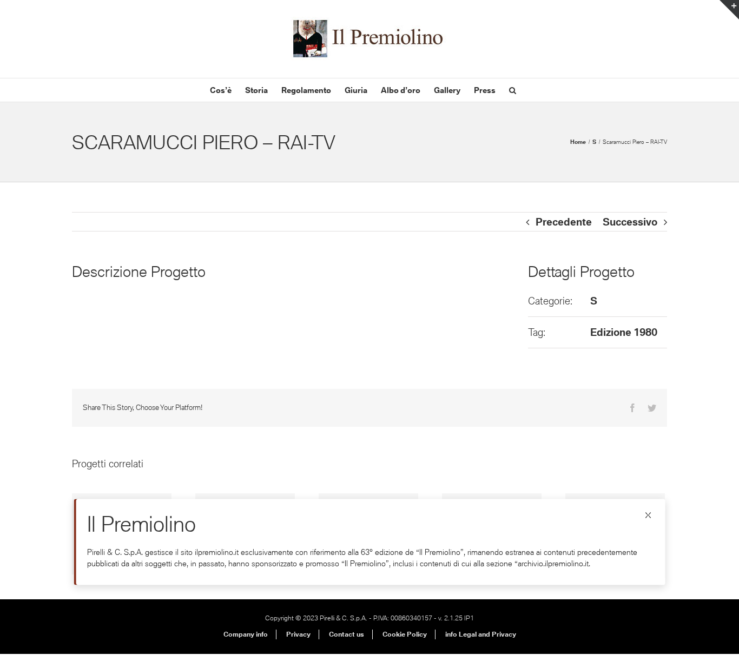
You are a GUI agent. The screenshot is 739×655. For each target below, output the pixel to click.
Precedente (564, 222)
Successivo (630, 222)
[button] (512, 90)
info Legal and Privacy (480, 634)
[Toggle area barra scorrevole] (729, 9)
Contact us (346, 634)
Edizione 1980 (623, 332)
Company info (245, 634)
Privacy (298, 634)
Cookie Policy (404, 634)
